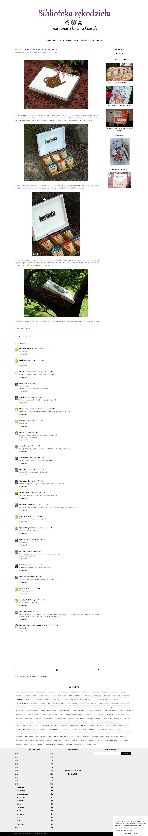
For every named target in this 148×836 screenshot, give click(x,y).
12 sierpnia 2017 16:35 (32, 611)
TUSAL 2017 (63, 736)
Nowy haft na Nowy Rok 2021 (110, 721)
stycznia (20, 824)
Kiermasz (43, 714)
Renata (22, 565)
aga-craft (22, 576)
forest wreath (20, 707)
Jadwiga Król (24, 600)
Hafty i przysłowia (55, 707)
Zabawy (126, 740)
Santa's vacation (65, 729)
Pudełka (55, 52)
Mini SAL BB (127, 718)
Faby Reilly (94, 703)
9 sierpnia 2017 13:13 (32, 432)
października (22, 794)
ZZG (95, 744)
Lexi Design (19, 718)
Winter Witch (57, 740)
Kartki (43, 710)
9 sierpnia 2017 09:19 (43, 348)
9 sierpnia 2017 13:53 (32, 446)
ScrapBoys (103, 729)
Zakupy (26, 744)
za (120, 740)
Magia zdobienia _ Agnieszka (30, 625)
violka (21, 446)
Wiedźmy (122, 736)
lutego (20, 821)
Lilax (21, 588)
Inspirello (18, 120)
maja (19, 811)
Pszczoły (99, 725)
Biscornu (123, 692)
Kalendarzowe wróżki (32, 710)
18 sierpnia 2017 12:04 (49, 625)
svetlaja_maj (106, 733)
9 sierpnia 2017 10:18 (31, 383)
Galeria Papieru (38, 707)
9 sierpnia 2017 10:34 (34, 397)
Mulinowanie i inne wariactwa (30, 409)
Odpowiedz (23, 354)
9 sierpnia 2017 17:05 (36, 457)
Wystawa (99, 740)
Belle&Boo (105, 692)
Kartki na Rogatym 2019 (94, 710)
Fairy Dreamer (104, 703)
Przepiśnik (92, 725)
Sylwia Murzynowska (27, 528)
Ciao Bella (48, 699)
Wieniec (49, 740)
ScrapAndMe (82, 729)
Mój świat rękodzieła (26, 348)
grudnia (20, 787)
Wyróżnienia (90, 740)
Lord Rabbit (28, 718)
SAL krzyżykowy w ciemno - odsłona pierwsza (119, 129)
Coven (66, 699)
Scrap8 (75, 729)
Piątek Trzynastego (46, 725)
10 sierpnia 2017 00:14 (33, 516)
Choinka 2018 (78, 695)
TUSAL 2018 (71, 736)
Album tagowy (41, 692)
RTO (33, 729)
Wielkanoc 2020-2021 (21, 740)
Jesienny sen (19, 710)
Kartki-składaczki (33, 714)
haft (46, 707)
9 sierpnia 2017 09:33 (36, 360)
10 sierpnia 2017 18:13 (34, 551)
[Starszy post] (98, 670)
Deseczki (42, 703)
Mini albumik (117, 718)
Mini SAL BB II (19, 721)
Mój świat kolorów (26, 504)
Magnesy (70, 718)
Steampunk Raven (84, 733)
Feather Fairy (115, 703)
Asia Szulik (86, 692)
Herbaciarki (47, 52)
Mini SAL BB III (29, 721)
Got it (135, 833)
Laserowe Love (90, 714)
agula (21, 611)
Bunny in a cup (62, 695)
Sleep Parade (31, 733)
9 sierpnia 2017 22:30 (36, 481)
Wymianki (82, 740)
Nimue (92, 721)
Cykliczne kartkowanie (102, 699)
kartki (76, 40)
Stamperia (73, 733)
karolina (22, 551)
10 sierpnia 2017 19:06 (35, 576)
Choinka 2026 (38, 699)
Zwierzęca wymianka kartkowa (75, 744)
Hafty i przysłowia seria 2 (71, 707)
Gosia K (22, 516)
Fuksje (29, 707)
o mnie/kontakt (96, 40)
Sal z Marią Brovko (52, 729)
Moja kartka (66, 721)
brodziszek (23, 360)
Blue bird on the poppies (23, 695)
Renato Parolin (123, 725)
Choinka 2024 (19, 699)
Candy (70, 695)
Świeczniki (19, 736)
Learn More (127, 833)
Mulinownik (76, 721)
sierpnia (20, 801)
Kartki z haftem (20, 714)
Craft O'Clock (89, 699)
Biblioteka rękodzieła (32, 833)
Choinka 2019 (88, 695)
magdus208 (23, 539)
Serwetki (118, 729)
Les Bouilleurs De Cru (121, 714)
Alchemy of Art (63, 692)
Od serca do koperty (22, 725)
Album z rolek (52, 692)
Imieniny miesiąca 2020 (122, 707)
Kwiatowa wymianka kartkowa (74, 714)
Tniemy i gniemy (53, 736)
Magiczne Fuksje (61, 718)
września (21, 797)
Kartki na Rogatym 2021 (125, 710)
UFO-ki (78, 736)
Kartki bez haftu (52, 710)
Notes (98, 721)
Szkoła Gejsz (128, 733)
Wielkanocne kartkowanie (36, 740)
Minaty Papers (108, 718)
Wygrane (74, 740)
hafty (62, 40)
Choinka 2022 (116, 695)
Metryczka (90, 718)
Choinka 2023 (126, 695)
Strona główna (51, 40)
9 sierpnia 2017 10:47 (49, 409)
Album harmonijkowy (29, 692)
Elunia (21, 432)
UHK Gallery (86, 736)
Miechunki (98, 718)
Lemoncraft (109, 714)
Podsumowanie (74, 725)
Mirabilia (49, 721)
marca (19, 817)
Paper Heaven (34, 725)
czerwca (20, 807)
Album (18, 692)
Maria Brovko (80, 718)
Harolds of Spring (86, 707)
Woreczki (66, 740)
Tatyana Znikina (29, 736)
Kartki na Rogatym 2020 (110, 710)
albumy (69, 40)
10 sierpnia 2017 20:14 (31, 588)
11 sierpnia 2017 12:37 (37, 600)
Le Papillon (100, 714)
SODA (39, 733)
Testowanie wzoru (41, 736)
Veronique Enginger (98, 736)
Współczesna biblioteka (28, 372)
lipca (19, 804)
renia (21, 383)
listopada (21, 791)
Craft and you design (77, 699)
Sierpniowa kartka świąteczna (119, 105)
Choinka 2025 (29, 699)
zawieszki (84, 40)
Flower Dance (125, 703)
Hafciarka (22, 420)
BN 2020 (54, 695)
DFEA (49, 703)
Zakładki (18, 744)
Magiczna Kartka (49, 718)
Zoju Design (61, 744)
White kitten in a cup (112, 736)
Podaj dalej (64, 725)
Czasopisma (115, 699)
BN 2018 (41, 695)
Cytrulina (22, 397)
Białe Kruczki (114, 692)
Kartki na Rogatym (65, 710)
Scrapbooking (93, 729)
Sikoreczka (23, 481)
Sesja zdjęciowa (20, 733)
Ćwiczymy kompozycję (22, 703)
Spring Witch (56, 733)
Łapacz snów (38, 718)
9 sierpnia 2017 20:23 (36, 469)
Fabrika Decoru (84, 703)
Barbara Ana (95, 692)
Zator (32, 744)
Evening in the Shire (71, 703)
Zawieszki (39, 744)
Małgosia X (23, 469)
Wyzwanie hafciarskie (111, 740)
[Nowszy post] (15, 670)
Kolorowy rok (53, 714)
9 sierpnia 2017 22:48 (37, 493)
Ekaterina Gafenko (58, 703)
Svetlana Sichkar (117, 733)
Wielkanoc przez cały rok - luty (120, 83)
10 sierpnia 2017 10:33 (37, 539)
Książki (62, 714)
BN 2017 (34, 695)
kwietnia (20, 814)
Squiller (65, 733)
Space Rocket (46, 733)
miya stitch (57, 721)
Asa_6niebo (23, 457)
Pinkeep (56, 725)
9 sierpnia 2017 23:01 (41, 504)
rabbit (114, 725)
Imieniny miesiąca (108, 707)
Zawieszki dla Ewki (50, 744)
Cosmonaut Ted (57, 699)
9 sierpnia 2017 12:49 (35, 420)
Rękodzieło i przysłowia (23, 729)
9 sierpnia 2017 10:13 (45, 372)
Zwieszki (89, 744)
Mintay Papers (40, 721)
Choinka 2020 (97, 695)
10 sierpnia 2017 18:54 (33, 565)
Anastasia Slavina (75, 692)
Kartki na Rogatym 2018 (79, 710)
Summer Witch (95, 733)
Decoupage (39, 52)
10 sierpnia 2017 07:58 (43, 528)
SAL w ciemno (41, 729)
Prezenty (83, 725)
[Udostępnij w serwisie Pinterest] (30, 337)
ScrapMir (111, 729)
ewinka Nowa (24, 493)
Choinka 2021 (107, 695)
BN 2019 (47, 695)
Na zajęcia (85, 721)
